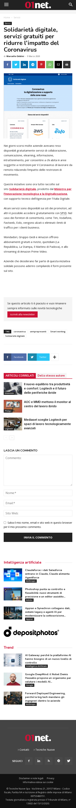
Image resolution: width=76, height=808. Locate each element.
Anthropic (31, 581)
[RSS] (48, 761)
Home (7, 17)
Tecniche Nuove (45, 749)
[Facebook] (28, 761)
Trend (8, 647)
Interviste (9, 393)
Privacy (50, 778)
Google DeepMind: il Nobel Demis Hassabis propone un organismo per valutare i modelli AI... (48, 678)
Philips (8, 411)
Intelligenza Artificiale (36, 666)
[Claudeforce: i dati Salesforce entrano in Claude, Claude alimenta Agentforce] (13, 574)
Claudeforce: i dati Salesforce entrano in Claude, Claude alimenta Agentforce (47, 573)
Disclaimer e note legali (31, 778)
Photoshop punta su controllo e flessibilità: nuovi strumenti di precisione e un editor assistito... (45, 592)
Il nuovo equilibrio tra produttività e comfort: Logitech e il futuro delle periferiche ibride (47, 388)
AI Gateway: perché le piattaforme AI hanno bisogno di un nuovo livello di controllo (48, 659)
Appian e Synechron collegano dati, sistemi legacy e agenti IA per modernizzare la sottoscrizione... (47, 612)
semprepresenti (38, 331)
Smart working (57, 331)
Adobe (29, 600)
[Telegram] (58, 761)
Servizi (17, 17)
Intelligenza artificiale (22, 562)
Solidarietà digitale (15, 336)
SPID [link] (63, 213)
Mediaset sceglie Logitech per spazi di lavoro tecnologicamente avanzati (47, 424)
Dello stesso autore (51, 375)
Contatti (24, 749)
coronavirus (20, 331)
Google (29, 685)
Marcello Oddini (15, 56)
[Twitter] (68, 761)
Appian (29, 619)
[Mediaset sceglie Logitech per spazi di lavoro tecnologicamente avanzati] (13, 424)
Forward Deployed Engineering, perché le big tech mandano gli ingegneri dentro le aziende (45, 697)
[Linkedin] (38, 761)
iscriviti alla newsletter (22, 314)
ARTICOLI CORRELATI (20, 375)
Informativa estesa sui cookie (38, 782)
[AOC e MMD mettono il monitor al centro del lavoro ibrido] (13, 406)
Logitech (9, 428)
